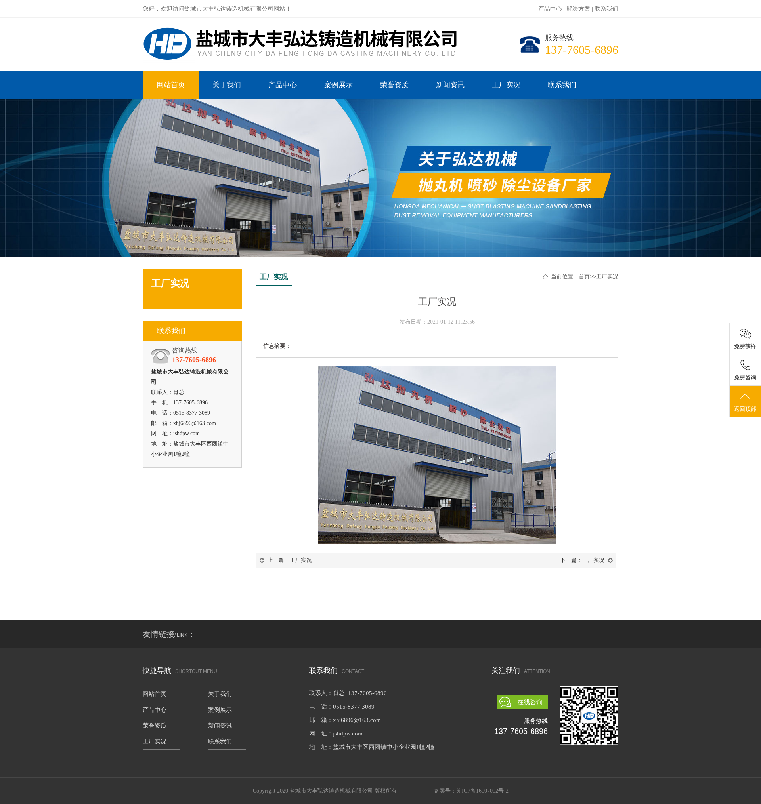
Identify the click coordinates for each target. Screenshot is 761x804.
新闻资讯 (450, 85)
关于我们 (226, 85)
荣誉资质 (394, 85)
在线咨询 (530, 702)
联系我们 (606, 9)
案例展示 (338, 85)
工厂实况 (506, 85)
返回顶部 (745, 409)
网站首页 (171, 85)
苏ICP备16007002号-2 (482, 791)
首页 (584, 277)
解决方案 (578, 9)
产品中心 (550, 9)
